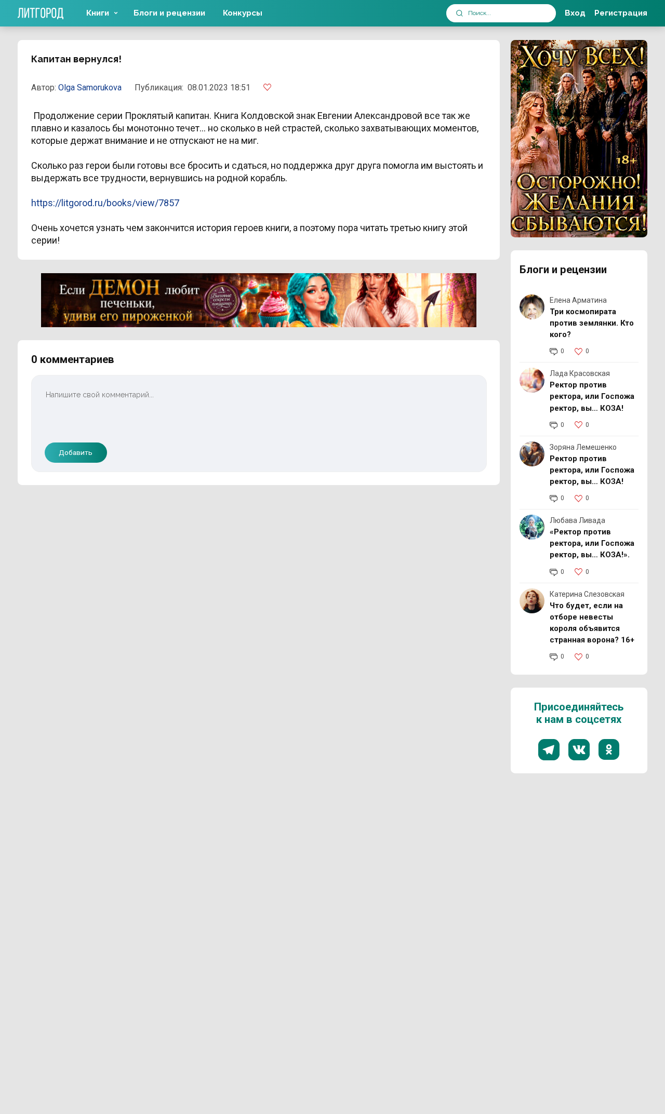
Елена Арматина (578, 300)
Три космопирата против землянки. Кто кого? (592, 323)
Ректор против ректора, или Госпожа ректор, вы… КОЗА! (592, 396)
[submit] (459, 13)
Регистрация (620, 13)
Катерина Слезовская (587, 594)
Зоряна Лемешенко (583, 447)
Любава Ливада (577, 520)
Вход (575, 13)
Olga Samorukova (90, 87)
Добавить (75, 452)
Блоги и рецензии (169, 13)
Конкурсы (242, 13)
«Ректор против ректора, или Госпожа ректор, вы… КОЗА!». (592, 543)
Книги (97, 13)
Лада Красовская (580, 373)
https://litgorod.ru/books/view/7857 (105, 202)
